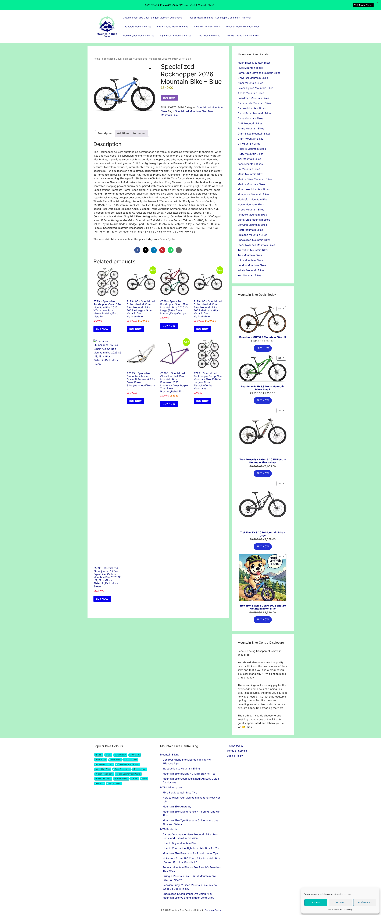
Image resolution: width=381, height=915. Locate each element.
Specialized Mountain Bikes (117, 58)
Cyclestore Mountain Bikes (137, 26)
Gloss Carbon (131, 760)
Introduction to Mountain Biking (181, 768)
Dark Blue (135, 755)
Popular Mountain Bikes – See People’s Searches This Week (219, 17)
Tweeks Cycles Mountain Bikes (242, 35)
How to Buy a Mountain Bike (179, 843)
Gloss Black (115, 760)
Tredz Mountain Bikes (208, 35)
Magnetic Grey (114, 783)
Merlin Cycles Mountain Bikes (138, 35)
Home (96, 58)
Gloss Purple (139, 769)
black (99, 754)
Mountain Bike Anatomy (177, 806)
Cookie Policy (333, 909)
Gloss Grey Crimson (104, 764)
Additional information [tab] (131, 133)
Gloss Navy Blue (103, 769)
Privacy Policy (346, 909)
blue (108, 755)
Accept (316, 902)
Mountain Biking (169, 754)
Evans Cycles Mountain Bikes (172, 26)
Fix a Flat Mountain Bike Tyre (180, 792)
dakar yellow (120, 755)
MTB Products (168, 829)
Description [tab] (105, 133)
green (135, 778)
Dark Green (101, 760)
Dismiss (340, 902)
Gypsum (100, 783)
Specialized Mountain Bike (191, 111)
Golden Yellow (121, 779)
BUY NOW (169, 97)
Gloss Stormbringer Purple (128, 774)
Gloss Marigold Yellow (127, 764)
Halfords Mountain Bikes (207, 26)
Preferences (365, 902)
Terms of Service (237, 750)
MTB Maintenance (171, 787)
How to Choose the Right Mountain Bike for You (191, 848)
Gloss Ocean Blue (122, 769)
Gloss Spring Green (104, 774)
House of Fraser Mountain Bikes (242, 26)
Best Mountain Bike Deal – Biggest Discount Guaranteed (152, 17)
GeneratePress (213, 910)
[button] (150, 68)
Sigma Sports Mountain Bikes (175, 35)
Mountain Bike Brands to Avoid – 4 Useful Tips (190, 853)
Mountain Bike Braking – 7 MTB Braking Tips (189, 773)
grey (144, 778)
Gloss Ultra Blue (103, 779)
